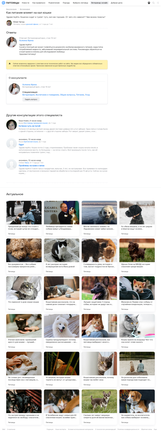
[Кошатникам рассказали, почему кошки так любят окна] (99, 369)
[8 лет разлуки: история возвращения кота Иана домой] (61, 256)
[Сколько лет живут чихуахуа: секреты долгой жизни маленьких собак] (99, 407)
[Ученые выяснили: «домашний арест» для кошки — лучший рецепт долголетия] (24, 331)
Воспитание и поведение (47, 95)
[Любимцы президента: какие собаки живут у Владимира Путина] (61, 218)
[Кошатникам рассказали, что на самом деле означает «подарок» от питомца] (61, 294)
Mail (3, 429)
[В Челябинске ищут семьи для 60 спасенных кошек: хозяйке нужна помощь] (61, 407)
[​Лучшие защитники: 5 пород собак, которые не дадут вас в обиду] (99, 294)
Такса (27, 163)
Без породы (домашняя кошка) (36, 123)
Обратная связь (146, 429)
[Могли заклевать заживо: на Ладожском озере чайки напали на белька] (99, 218)
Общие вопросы (67, 95)
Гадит (21, 145)
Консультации (11, 9)
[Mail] (3, 3)
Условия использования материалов (80, 429)
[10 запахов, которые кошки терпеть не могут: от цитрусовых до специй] (61, 369)
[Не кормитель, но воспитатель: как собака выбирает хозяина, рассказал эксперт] (137, 407)
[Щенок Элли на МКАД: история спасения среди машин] (137, 256)
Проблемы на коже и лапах (32, 166)
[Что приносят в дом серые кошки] (24, 294)
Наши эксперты (60, 429)
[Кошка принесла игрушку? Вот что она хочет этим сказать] (137, 331)
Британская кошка (31, 142)
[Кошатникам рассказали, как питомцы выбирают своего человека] (99, 331)
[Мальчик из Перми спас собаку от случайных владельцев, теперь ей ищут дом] (137, 294)
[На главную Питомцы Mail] (12, 3)
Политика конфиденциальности (128, 429)
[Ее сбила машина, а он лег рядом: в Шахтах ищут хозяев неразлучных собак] (137, 218)
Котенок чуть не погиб (29, 126)
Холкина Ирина (26, 40)
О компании (11, 429)
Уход (87, 95)
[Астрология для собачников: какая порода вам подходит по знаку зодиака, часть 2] (137, 369)
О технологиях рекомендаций (105, 429)
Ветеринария (25, 9)
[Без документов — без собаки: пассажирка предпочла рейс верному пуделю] (24, 256)
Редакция (50, 429)
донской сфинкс (32, 24)
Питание (80, 95)
